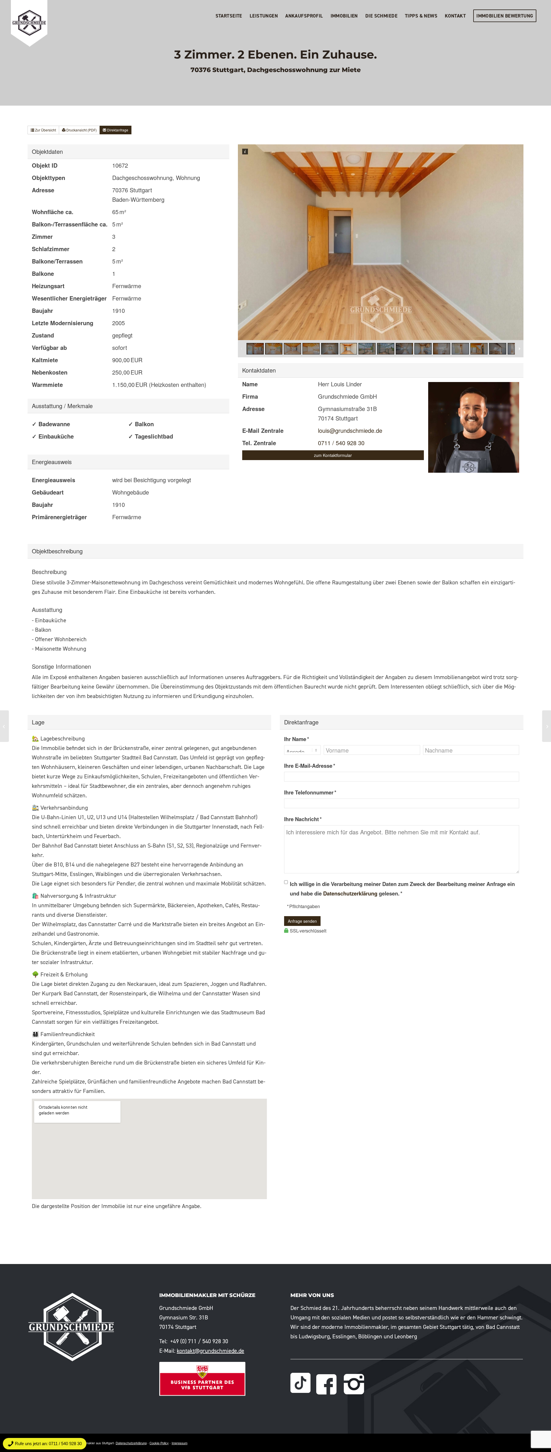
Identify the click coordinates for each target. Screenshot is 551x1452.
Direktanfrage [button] (117, 129)
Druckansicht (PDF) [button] (81, 129)
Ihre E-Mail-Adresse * (309, 765)
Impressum (179, 1443)
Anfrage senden (302, 921)
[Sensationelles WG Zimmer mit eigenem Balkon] (546, 726)
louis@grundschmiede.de (350, 430)
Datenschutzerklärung (350, 893)
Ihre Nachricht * (303, 819)
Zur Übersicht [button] (45, 129)
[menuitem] (229, 16)
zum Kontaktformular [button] (333, 455)
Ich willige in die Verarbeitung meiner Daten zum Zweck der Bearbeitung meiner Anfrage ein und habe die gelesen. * (402, 888)
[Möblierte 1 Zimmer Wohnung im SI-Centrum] (4, 726)
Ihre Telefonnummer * (310, 792)
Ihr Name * (296, 739)
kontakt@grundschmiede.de (210, 1350)
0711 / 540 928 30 (341, 443)
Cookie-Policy (159, 1443)
